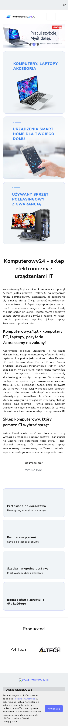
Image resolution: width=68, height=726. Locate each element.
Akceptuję (54, 708)
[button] (34, 690)
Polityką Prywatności (25, 698)
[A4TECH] (18, 649)
